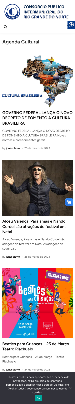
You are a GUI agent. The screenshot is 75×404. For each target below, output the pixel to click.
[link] (36, 12)
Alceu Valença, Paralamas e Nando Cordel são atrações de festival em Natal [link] (34, 226)
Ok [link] (38, 398)
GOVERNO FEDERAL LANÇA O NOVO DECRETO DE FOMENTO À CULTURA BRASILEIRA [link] (37, 118)
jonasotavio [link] (13, 148)
